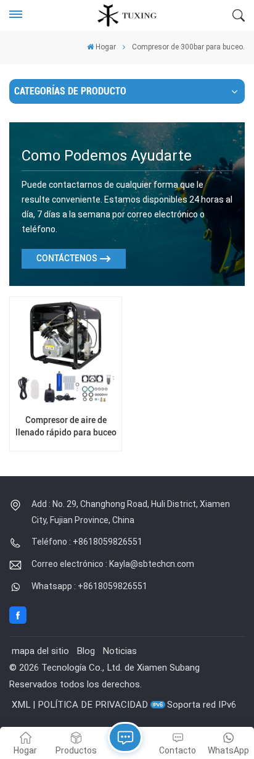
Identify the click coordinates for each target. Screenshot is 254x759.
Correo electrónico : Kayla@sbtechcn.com (112, 564)
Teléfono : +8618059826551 (86, 542)
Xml (21, 704)
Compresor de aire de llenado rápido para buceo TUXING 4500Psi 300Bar (66, 426)
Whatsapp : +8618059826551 (89, 586)
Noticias (119, 650)
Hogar (106, 47)
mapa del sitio (40, 650)
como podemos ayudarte (107, 155)
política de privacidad (93, 704)
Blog (85, 650)
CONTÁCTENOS (66, 258)
